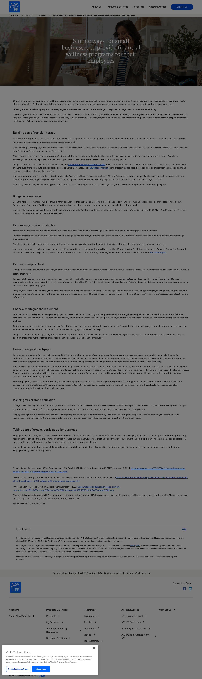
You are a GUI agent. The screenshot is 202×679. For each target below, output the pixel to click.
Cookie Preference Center (18, 669)
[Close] (94, 648)
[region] (50, 660)
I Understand (41, 669)
